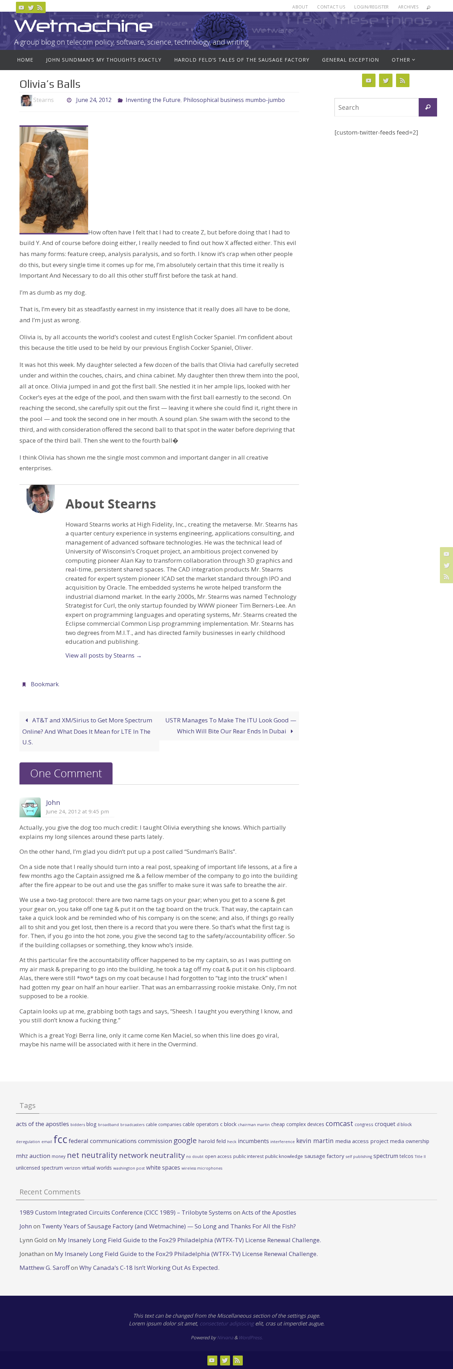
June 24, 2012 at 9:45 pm (77, 811)
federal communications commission (120, 1141)
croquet (385, 1124)
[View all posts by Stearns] (60, 100)
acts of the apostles (42, 1124)
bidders (77, 1124)
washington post (129, 1168)
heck (231, 1141)
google (185, 1140)
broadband (108, 1124)
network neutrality (152, 1155)
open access (218, 1156)
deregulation (28, 1141)
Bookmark (45, 684)
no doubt (194, 1156)
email (46, 1141)
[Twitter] (30, 7)
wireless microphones (202, 1168)
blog (91, 1124)
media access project (362, 1140)
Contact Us (331, 7)
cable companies (163, 1124)
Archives (408, 7)
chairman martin (254, 1124)
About (300, 7)
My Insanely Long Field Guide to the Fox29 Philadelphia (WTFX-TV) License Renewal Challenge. (189, 1240)
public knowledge (284, 1156)
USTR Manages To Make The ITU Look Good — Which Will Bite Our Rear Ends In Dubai (230, 725)
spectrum (385, 1156)
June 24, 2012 (93, 100)
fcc (60, 1139)
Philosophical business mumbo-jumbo (234, 100)
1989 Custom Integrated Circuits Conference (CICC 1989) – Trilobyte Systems (125, 1212)
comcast (339, 1123)
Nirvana (225, 1337)
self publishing (359, 1156)
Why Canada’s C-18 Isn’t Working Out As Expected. (149, 1267)
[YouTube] (21, 7)
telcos (406, 1156)
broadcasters (132, 1124)
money (58, 1156)
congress (364, 1124)
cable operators (201, 1124)
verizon (72, 1168)
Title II (420, 1156)
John (53, 802)
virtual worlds (97, 1167)
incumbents (253, 1141)
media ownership (409, 1141)
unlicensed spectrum (39, 1167)
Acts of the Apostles (269, 1212)
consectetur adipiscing (227, 1323)
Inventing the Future (153, 100)
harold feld (212, 1140)
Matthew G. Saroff (44, 1267)
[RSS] (40, 7)
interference (282, 1141)
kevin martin (315, 1140)
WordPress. (251, 1337)
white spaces (163, 1167)
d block (404, 1124)
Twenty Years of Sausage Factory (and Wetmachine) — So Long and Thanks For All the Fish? (169, 1226)
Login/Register (371, 7)
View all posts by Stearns (103, 655)
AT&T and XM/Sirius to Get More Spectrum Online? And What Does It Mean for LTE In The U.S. (87, 731)
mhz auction (33, 1156)
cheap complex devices (297, 1124)
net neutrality (92, 1155)
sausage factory (324, 1155)
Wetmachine (83, 26)
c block (228, 1123)
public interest (248, 1156)
